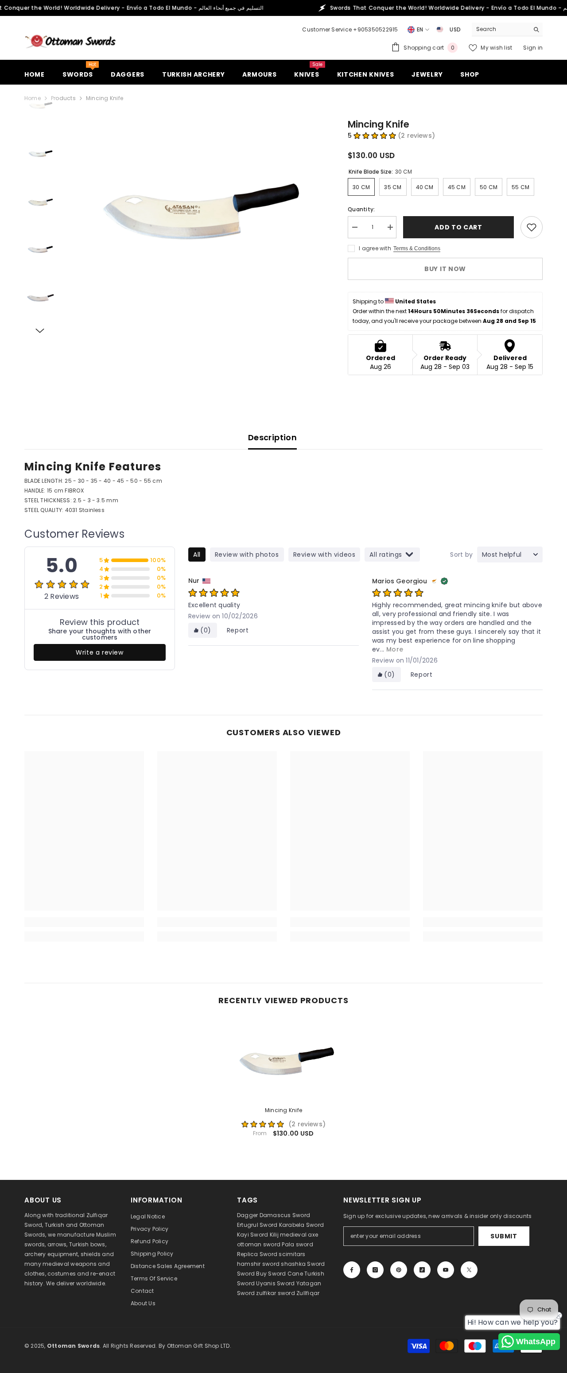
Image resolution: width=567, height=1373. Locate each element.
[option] (195, 202)
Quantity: (361, 209)
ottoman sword (258, 1244)
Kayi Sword (252, 1234)
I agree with (375, 248)
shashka (293, 1264)
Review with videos (324, 554)
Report (238, 630)
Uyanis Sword (275, 1283)
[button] (40, 330)
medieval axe (299, 1234)
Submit (503, 1236)
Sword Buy (252, 1273)
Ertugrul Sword (257, 1225)
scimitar (290, 1254)
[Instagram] (375, 1269)
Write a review (99, 652)
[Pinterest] (398, 1269)
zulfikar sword (275, 1293)
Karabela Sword (301, 1225)
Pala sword (297, 1244)
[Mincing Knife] (283, 1059)
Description (272, 437)
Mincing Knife (283, 1110)
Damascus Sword (285, 1215)
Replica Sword (257, 1254)
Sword (316, 1264)
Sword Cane (285, 1273)
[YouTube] (445, 1269)
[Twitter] (469, 1269)
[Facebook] (351, 1269)
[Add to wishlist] (531, 227)
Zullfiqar (307, 1293)
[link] (84, 922)
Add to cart (458, 227)
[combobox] (500, 29)
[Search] (507, 29)
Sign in (533, 47)
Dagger (247, 1215)
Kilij (274, 1234)
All (197, 554)
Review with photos (247, 554)
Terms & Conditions (416, 248)
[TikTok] (422, 1269)
